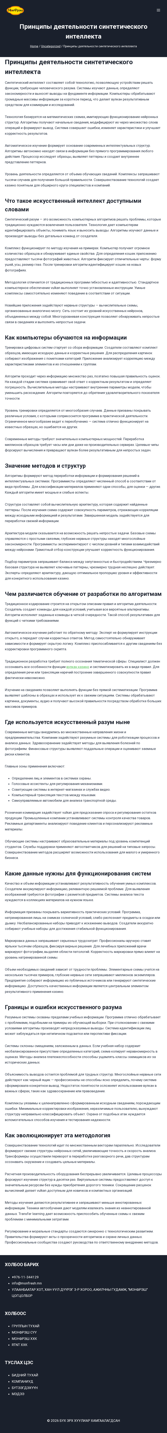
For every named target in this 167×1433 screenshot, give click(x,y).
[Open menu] (158, 10)
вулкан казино (77, 667)
